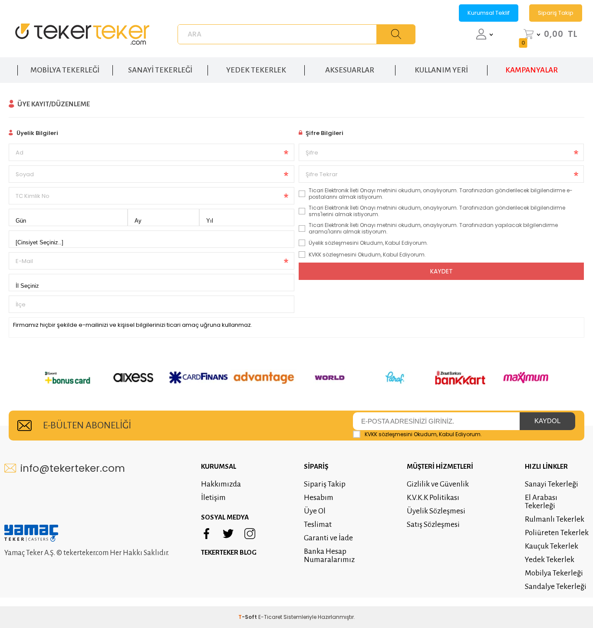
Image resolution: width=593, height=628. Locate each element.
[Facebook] (206, 534)
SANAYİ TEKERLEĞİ (160, 70)
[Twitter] (228, 534)
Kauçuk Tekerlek (551, 546)
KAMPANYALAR (531, 70)
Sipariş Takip (555, 13)
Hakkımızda (221, 484)
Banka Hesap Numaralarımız (329, 555)
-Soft (248, 617)
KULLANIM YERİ (441, 70)
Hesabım (318, 497)
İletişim (213, 497)
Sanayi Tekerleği (551, 484)
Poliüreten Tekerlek (557, 533)
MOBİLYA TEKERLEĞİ (64, 70)
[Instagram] (249, 534)
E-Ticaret (270, 617)
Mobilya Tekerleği (554, 573)
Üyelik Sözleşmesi (436, 511)
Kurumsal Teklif (489, 13)
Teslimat (318, 524)
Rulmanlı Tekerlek (554, 519)
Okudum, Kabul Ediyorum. (423, 434)
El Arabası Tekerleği (541, 501)
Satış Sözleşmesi (433, 524)
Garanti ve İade (328, 538)
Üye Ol (315, 511)
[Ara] (395, 34)
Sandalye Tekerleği (555, 586)
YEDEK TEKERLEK (256, 70)
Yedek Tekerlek (549, 560)
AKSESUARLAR (349, 70)
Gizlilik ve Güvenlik (438, 484)
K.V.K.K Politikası (433, 497)
